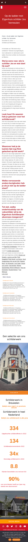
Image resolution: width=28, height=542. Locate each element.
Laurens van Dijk (12, 257)
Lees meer (5, 274)
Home (3, 36)
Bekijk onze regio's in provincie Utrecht (14, 407)
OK (10, 539)
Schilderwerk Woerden (8, 305)
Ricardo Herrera (13, 269)
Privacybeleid (16, 539)
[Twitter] (12, 526)
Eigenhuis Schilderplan (10, 246)
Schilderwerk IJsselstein (8, 293)
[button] (25, 2)
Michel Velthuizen (15, 267)
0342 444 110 (7, 509)
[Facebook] (8, 526)
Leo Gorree (19, 259)
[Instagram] (16, 526)
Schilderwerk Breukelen (12, 529)
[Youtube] (25, 526)
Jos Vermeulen (9, 263)
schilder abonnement (13, 251)
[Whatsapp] (3, 526)
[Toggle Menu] (25, 7)
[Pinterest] (20, 526)
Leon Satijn (17, 263)
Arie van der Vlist (14, 261)
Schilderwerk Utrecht (8, 280)
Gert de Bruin (12, 265)
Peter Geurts (11, 259)
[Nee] (26, 536)
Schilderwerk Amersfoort (9, 318)
